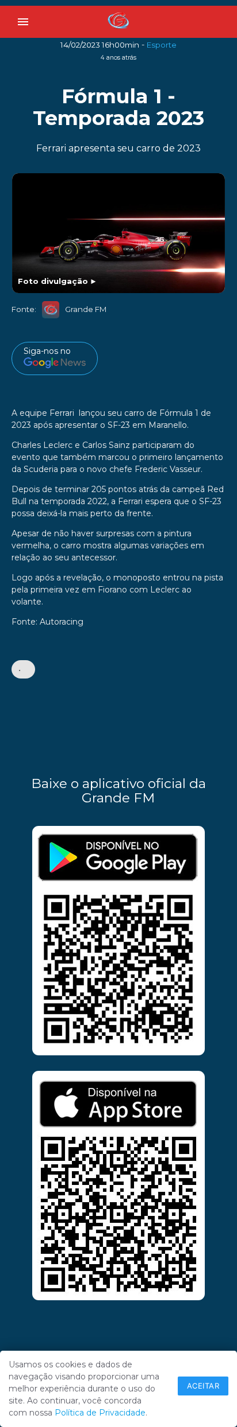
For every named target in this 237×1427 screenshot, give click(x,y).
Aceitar (203, 1385)
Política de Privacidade (100, 1412)
